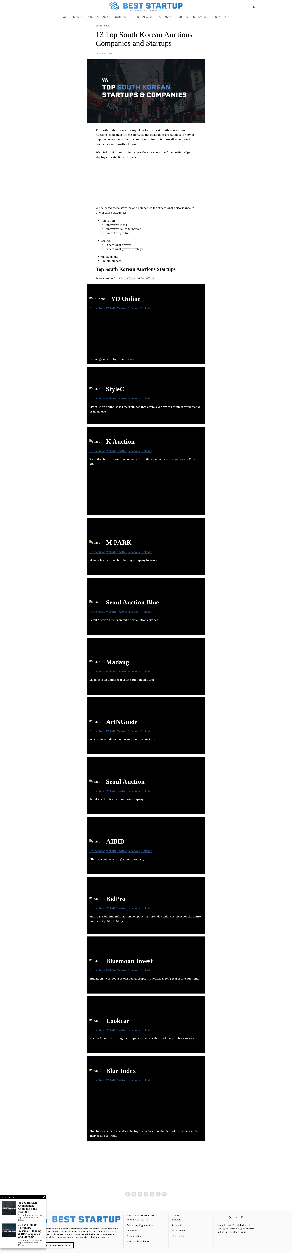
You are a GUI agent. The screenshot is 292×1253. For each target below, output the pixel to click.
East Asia (176, 1219)
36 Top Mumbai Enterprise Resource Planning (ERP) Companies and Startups (29, 1230)
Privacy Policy (134, 1236)
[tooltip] (127, 1194)
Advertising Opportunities (140, 1225)
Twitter (122, 308)
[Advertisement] (146, 184)
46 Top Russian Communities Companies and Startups (27, 1207)
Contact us (132, 1230)
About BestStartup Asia (138, 1219)
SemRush (148, 278)
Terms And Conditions (138, 1241)
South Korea (102, 26)
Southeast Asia (179, 1230)
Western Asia (178, 1236)
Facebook (134, 308)
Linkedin (146, 308)
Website (111, 308)
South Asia (177, 1225)
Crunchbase (128, 278)
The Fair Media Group (235, 1232)
